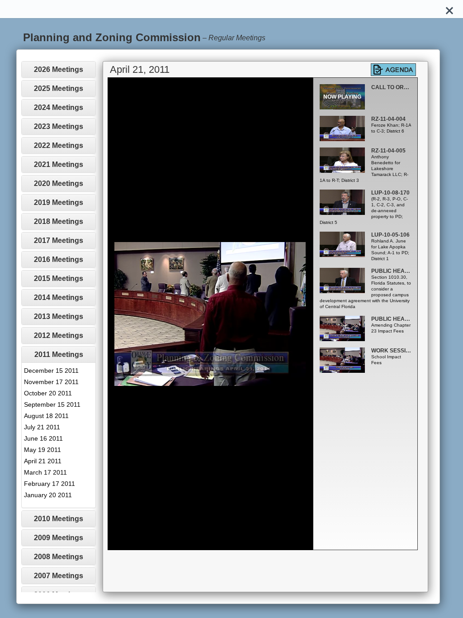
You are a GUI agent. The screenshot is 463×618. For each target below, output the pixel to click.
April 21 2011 (42, 461)
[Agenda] (393, 69)
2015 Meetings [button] (58, 278)
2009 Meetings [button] (58, 538)
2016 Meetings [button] (58, 259)
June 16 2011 (43, 438)
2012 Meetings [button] (58, 335)
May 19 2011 (42, 449)
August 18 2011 (46, 415)
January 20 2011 (48, 495)
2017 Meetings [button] (58, 240)
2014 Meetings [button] (58, 297)
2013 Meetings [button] (58, 316)
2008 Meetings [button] (58, 557)
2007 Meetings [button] (58, 576)
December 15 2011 (51, 370)
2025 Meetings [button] (58, 88)
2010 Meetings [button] (58, 519)
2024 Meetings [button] (58, 107)
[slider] (200, 543)
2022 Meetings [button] (58, 145)
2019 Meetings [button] (58, 202)
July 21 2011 (42, 427)
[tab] (58, 69)
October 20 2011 (48, 393)
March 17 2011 (45, 472)
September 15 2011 (52, 404)
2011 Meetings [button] (58, 354)
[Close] (449, 9)
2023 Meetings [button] (58, 126)
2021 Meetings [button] (58, 164)
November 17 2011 (51, 381)
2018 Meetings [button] (58, 221)
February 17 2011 (49, 483)
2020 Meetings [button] (58, 183)
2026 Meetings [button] (58, 69)
